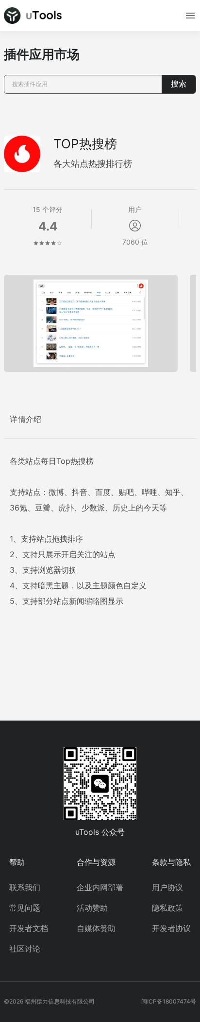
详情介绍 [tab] (26, 419)
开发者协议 (171, 928)
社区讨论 (24, 948)
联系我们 (24, 887)
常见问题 (24, 908)
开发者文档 (28, 928)
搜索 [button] (178, 84)
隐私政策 (167, 908)
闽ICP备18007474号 (168, 1001)
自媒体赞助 (96, 928)
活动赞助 (92, 908)
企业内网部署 (100, 887)
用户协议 (167, 887)
